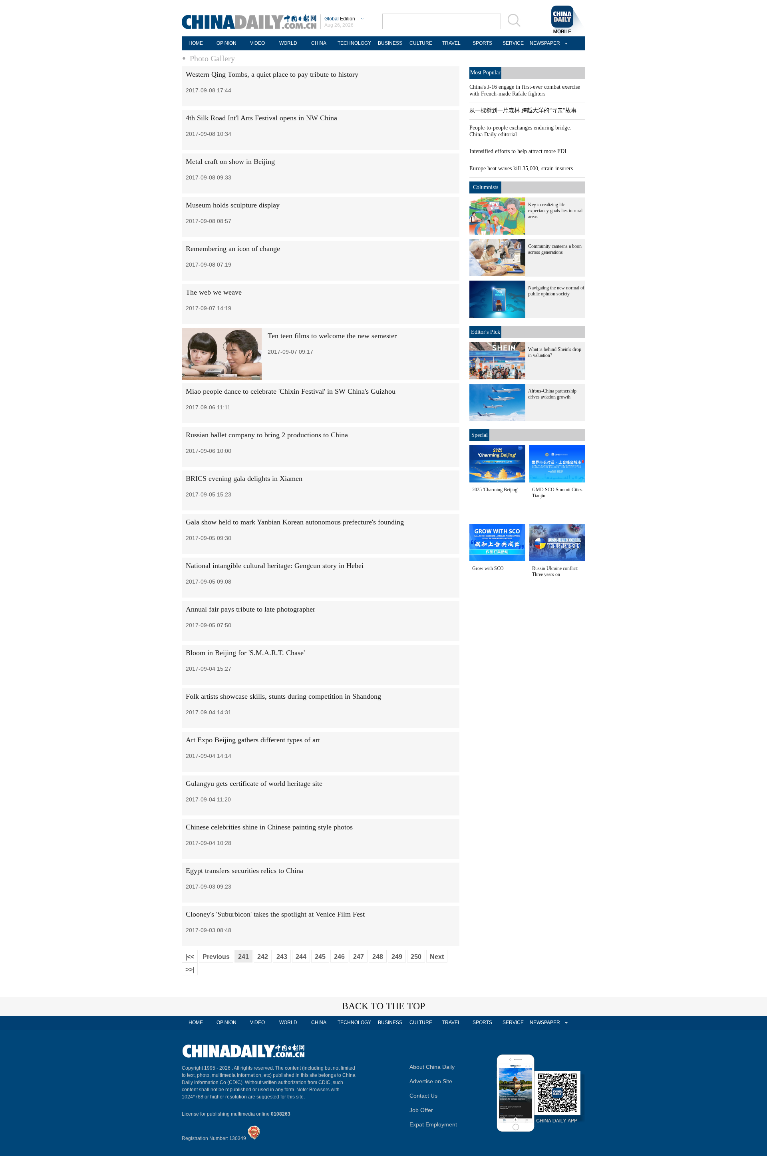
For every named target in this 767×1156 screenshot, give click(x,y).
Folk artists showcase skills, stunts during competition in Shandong (283, 696)
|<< (189, 956)
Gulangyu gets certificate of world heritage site (254, 783)
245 (320, 956)
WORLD (288, 43)
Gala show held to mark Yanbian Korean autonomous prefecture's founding (295, 522)
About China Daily (432, 1067)
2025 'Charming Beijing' (495, 489)
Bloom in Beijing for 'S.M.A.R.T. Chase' (245, 653)
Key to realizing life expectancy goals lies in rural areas (555, 210)
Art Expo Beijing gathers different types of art (253, 740)
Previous (216, 956)
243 (281, 956)
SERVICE (513, 43)
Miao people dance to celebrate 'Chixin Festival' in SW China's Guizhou (290, 391)
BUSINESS (390, 43)
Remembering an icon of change (233, 249)
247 (358, 956)
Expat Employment (433, 1124)
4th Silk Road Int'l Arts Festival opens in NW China (261, 118)
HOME (196, 43)
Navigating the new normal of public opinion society (556, 291)
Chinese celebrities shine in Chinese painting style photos (269, 827)
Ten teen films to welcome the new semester (332, 336)
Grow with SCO (488, 568)
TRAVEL (451, 43)
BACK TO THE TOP (383, 1006)
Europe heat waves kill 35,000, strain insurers (521, 168)
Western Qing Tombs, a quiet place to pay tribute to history (272, 74)
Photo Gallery (212, 58)
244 (301, 956)
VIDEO (257, 43)
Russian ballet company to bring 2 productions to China (267, 435)
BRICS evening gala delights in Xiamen (244, 478)
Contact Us (423, 1095)
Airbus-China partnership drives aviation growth (552, 394)
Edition (339, 19)
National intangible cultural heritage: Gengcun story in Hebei (275, 566)
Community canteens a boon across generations (555, 249)
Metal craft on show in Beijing (230, 161)
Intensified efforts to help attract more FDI (517, 151)
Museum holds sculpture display (233, 205)
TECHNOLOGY (354, 43)
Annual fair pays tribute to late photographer (250, 609)
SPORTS (482, 43)
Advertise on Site (430, 1081)
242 (262, 956)
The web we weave (214, 292)
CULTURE (420, 43)
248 (377, 956)
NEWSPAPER (544, 43)
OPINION (226, 43)
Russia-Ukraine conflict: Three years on (555, 571)
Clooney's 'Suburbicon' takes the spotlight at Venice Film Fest (275, 914)
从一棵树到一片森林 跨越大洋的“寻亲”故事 (522, 111)
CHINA (318, 43)
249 (396, 956)
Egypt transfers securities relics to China (244, 871)
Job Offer (421, 1110)
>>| (189, 969)
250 (416, 956)
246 (339, 956)
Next (437, 956)
